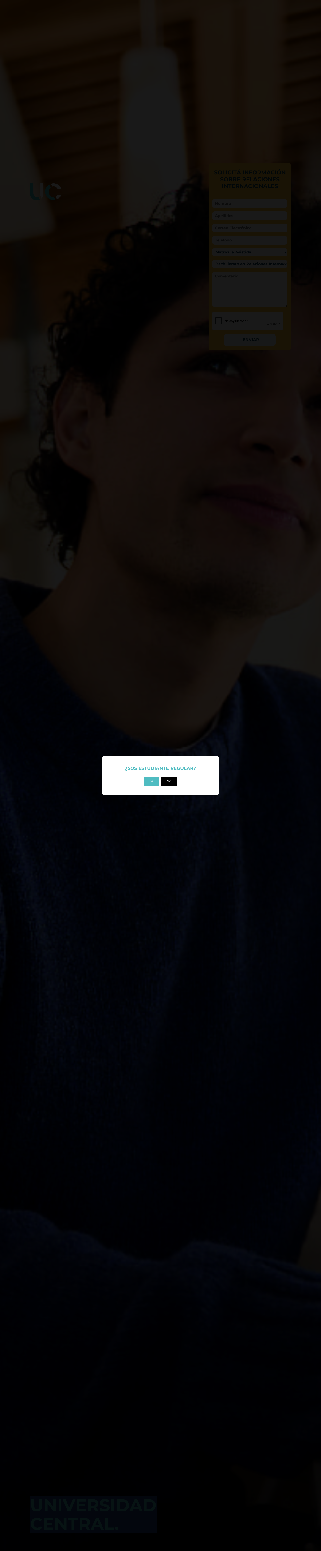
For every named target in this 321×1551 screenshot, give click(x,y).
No (169, 781)
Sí (151, 781)
